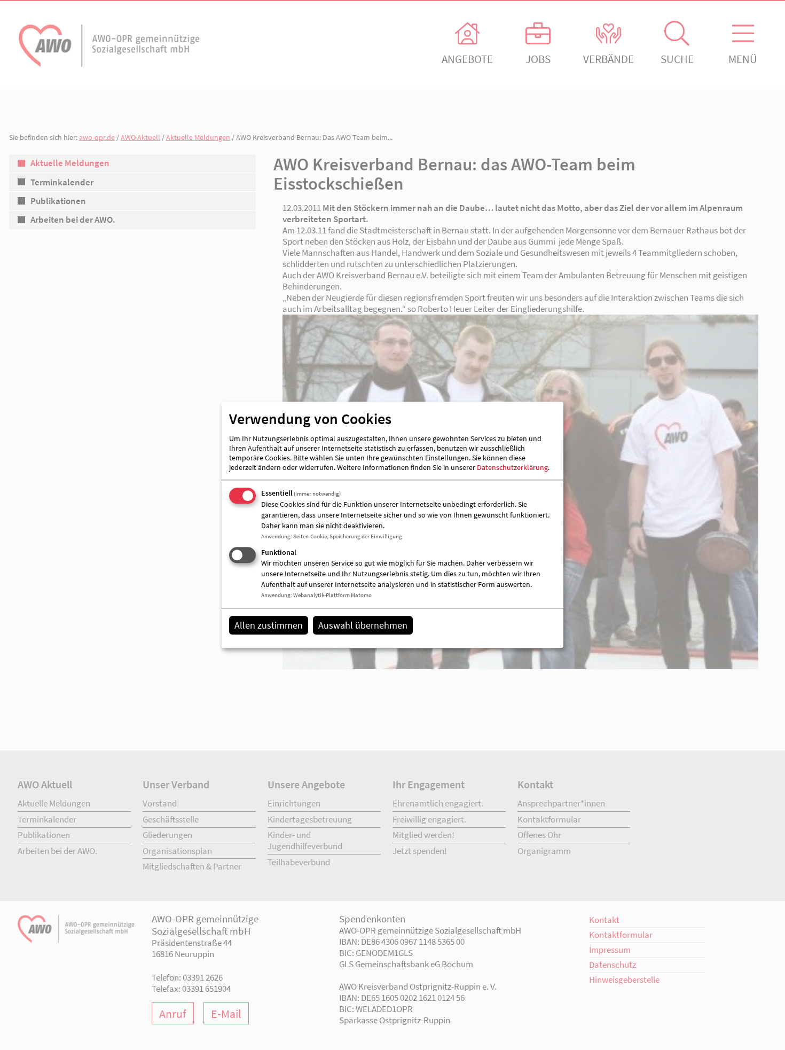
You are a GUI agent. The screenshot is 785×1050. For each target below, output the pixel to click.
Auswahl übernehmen (362, 625)
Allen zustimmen (268, 625)
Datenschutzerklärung (512, 467)
